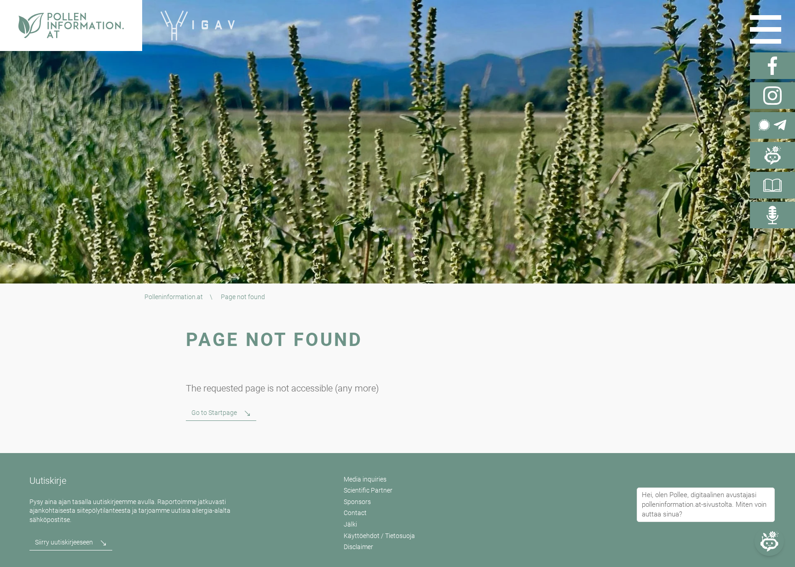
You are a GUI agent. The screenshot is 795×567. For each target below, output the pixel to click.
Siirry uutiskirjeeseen (64, 542)
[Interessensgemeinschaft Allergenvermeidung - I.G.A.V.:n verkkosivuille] (197, 25)
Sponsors (357, 501)
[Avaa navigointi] (765, 29)
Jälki (350, 524)
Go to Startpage (214, 412)
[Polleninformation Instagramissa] (772, 95)
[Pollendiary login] (772, 185)
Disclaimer (358, 546)
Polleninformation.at (173, 297)
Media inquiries (365, 479)
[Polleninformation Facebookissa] (772, 65)
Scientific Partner (368, 490)
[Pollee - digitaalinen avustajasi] (772, 155)
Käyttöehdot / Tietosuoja (379, 535)
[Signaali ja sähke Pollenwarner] (772, 125)
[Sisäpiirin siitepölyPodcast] (772, 215)
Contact (355, 512)
